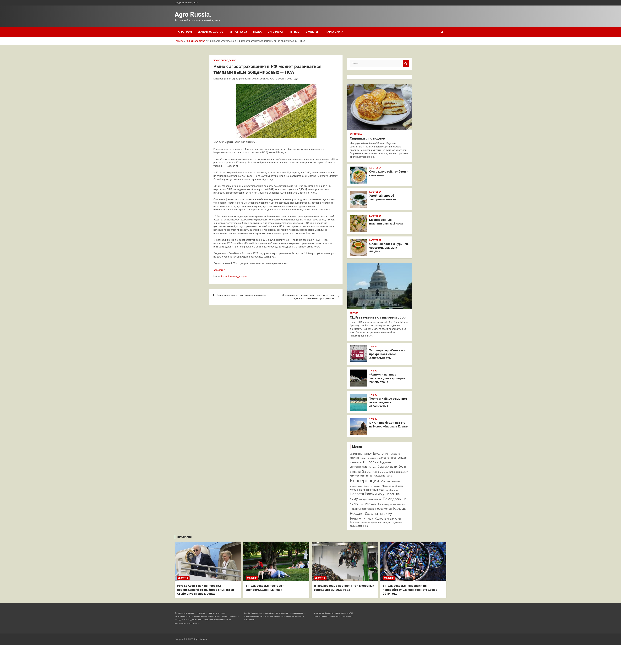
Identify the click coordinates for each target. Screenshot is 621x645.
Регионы (371, 504)
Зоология (383, 472)
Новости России (363, 494)
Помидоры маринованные (370, 500)
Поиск (406, 63)
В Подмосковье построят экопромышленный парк (265, 588)
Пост (361, 505)
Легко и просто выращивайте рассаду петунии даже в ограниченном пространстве (308, 297)
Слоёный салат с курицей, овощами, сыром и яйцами (389, 247)
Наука (257, 31)
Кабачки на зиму (398, 472)
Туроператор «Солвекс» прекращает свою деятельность (387, 354)
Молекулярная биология (361, 486)
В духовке (385, 462)
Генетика (372, 467)
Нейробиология (391, 490)
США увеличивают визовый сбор (378, 317)
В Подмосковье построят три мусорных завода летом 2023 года (344, 588)
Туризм (294, 31)
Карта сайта (334, 31)
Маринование (390, 481)
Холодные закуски (388, 518)
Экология (312, 31)
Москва (377, 486)
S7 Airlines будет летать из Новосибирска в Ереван (389, 424)
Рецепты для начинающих (392, 504)
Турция (370, 519)
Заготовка (275, 31)
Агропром (185, 31)
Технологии (357, 518)
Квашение (379, 475)
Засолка (369, 471)
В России (371, 462)
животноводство (369, 523)
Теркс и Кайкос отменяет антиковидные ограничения (388, 402)
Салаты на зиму (378, 514)
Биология (381, 453)
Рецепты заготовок (362, 508)
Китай (389, 476)
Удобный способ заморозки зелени (382, 197)
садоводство (397, 523)
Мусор (354, 489)
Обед (381, 494)
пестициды (384, 522)
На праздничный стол (371, 489)
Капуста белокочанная (361, 476)
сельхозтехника (359, 525)
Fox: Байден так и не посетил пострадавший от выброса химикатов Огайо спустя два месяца (205, 589)
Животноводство (210, 31)
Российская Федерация (234, 276)
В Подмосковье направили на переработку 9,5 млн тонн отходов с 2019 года (410, 589)
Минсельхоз (238, 31)
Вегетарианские (358, 467)
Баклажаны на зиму (360, 454)
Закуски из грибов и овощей (378, 469)
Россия (357, 513)
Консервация (364, 480)
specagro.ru (219, 270)
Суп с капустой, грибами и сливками (389, 173)
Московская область (392, 486)
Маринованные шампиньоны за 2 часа (386, 221)
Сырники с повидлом (368, 138)
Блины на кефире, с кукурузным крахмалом (242, 295)
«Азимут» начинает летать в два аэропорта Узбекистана (387, 378)
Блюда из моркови (369, 458)
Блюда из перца (387, 457)
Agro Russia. (193, 14)
